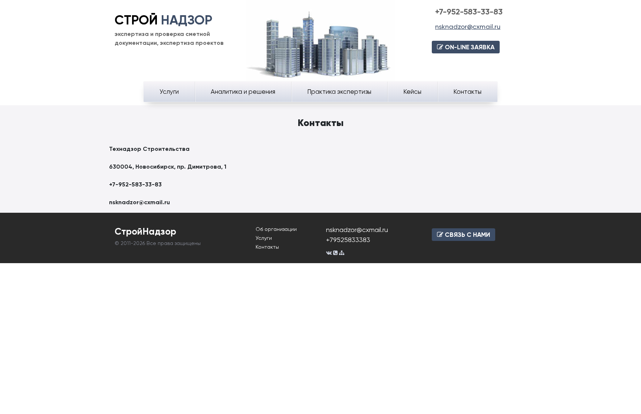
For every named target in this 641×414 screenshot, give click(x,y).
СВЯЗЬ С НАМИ (466, 234)
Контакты (467, 91)
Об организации (276, 229)
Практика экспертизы (339, 91)
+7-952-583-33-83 (469, 12)
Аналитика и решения (243, 91)
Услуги (169, 91)
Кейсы (412, 91)
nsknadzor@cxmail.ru (467, 26)
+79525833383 (348, 240)
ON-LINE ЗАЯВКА (468, 47)
